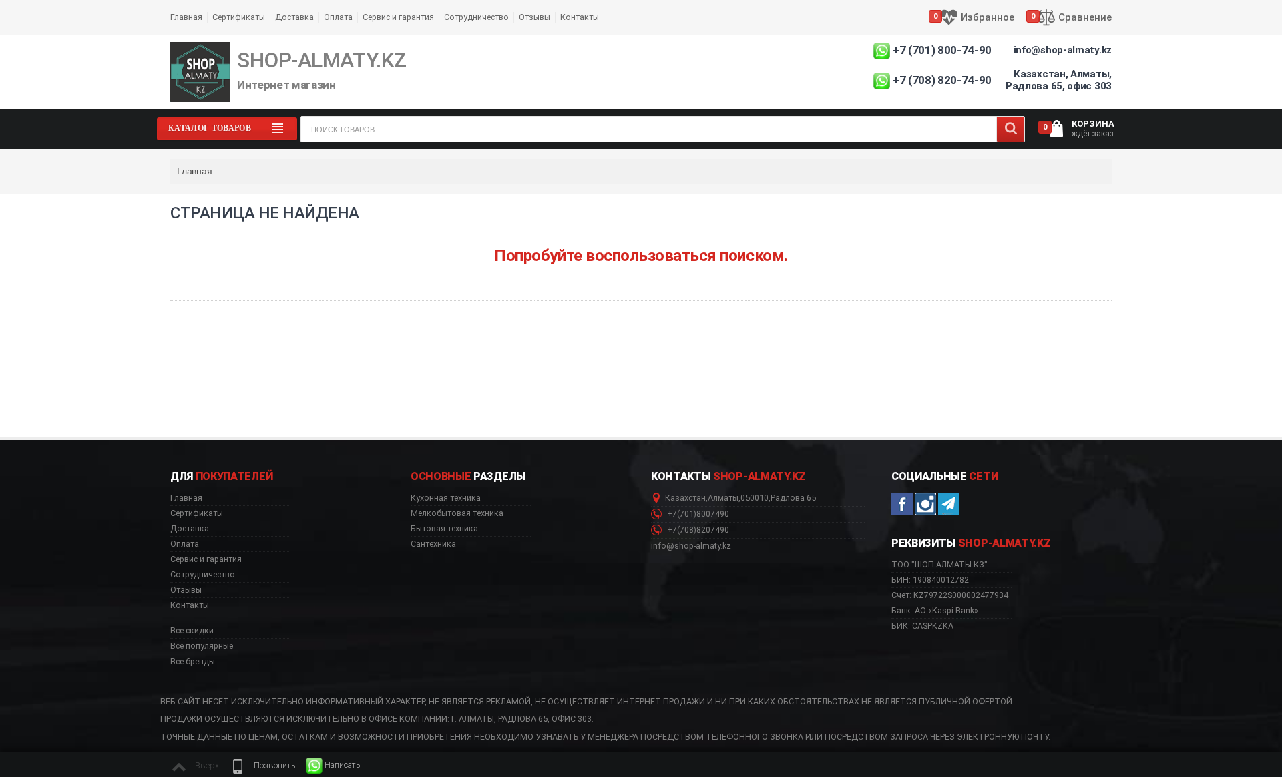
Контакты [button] (189, 605)
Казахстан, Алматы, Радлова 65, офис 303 (1059, 80)
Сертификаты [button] (196, 513)
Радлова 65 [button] (793, 498)
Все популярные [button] (201, 646)
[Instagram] (925, 504)
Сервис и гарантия (398, 17)
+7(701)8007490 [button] (697, 514)
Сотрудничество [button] (202, 574)
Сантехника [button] (433, 544)
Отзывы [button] (186, 590)
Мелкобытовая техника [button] (457, 513)
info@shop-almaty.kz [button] (691, 546)
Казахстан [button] (685, 498)
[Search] (1010, 129)
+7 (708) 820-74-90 (942, 80)
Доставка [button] (189, 528)
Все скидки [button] (192, 630)
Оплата (338, 17)
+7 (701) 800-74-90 (942, 50)
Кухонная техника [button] (446, 498)
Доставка (294, 17)
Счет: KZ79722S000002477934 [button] (949, 595)
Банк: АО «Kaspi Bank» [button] (934, 610)
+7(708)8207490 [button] (697, 530)
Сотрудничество (476, 17)
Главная (186, 17)
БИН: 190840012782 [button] (930, 580)
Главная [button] (186, 498)
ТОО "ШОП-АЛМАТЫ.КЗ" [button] (939, 564)
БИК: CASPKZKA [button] (922, 626)
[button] (262, 766)
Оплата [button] (184, 544)
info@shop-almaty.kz (1063, 50)
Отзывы (534, 17)
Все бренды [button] (192, 661)
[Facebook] (902, 504)
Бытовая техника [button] (444, 528)
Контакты (579, 17)
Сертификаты (238, 17)
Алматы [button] (723, 498)
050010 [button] (754, 498)
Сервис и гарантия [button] (206, 559)
